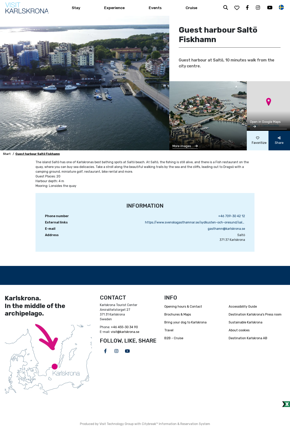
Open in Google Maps (265, 122)
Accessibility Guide (243, 306)
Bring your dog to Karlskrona (185, 322)
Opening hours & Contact (183, 306)
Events (155, 8)
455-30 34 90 (128, 327)
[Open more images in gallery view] (208, 115)
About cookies (239, 330)
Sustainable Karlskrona (245, 322)
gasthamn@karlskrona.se (226, 229)
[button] (268, 102)
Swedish (281, 7)
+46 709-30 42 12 (231, 216)
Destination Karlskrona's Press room (255, 314)
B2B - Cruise (173, 338)
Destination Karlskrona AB (248, 338)
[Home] (27, 8)
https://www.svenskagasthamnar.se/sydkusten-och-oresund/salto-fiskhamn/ (195, 222)
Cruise (191, 8)
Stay (76, 8)
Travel (168, 330)
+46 (114, 327)
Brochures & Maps (177, 314)
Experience (114, 8)
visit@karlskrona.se (125, 332)
